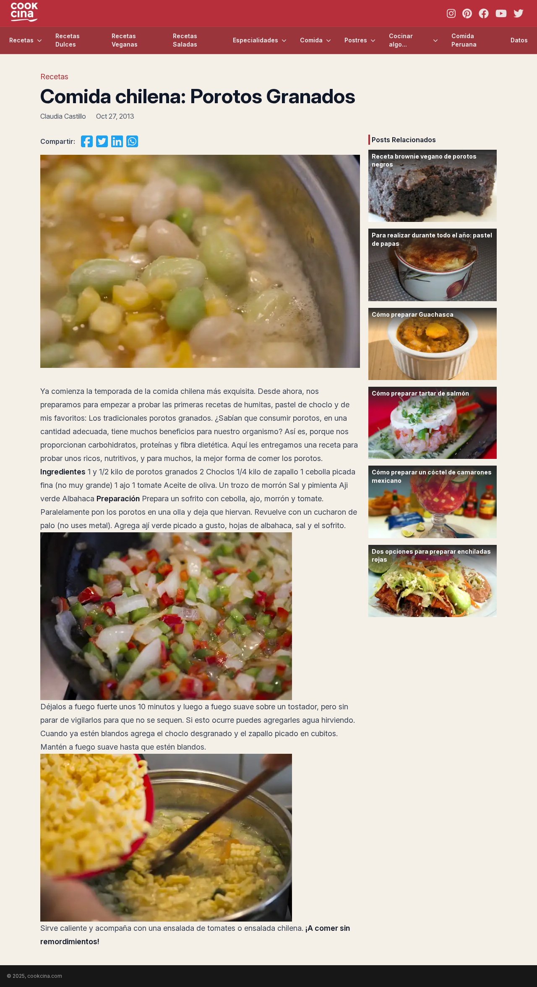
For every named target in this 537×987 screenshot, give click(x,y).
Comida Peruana (464, 40)
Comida (311, 40)
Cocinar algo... (401, 40)
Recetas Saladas (185, 40)
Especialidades (255, 40)
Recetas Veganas (125, 40)
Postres (355, 40)
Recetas (21, 40)
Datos (519, 40)
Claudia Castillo (63, 116)
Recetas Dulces (67, 40)
